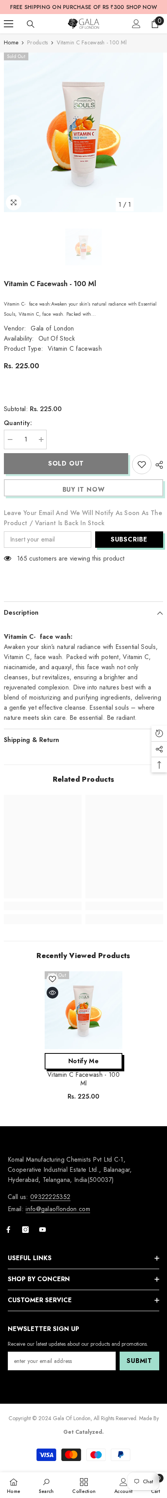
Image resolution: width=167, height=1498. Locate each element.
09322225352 (50, 1196)
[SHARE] (157, 464)
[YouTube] (42, 1229)
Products (37, 42)
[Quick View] (52, 993)
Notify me (83, 1061)
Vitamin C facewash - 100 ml (83, 1079)
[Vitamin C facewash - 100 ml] (83, 1010)
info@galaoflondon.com (58, 1208)
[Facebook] (8, 1229)
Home (11, 42)
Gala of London (52, 328)
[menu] (8, 23)
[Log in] (136, 23)
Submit (139, 1360)
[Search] (30, 24)
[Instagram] (25, 1229)
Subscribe (129, 539)
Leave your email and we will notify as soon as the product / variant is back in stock (83, 517)
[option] (83, 132)
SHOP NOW (141, 7)
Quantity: (18, 422)
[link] (43, 906)
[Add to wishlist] (141, 464)
